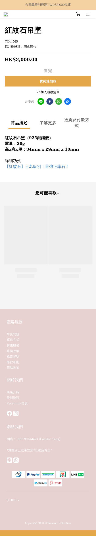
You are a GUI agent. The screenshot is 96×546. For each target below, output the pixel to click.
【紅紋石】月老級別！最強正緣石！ (37, 166)
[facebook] (49, 101)
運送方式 (13, 339)
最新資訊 (13, 397)
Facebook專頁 (17, 403)
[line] (41, 101)
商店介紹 (13, 392)
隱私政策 (13, 367)
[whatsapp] (58, 101)
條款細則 (13, 362)
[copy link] (67, 101)
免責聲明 (13, 356)
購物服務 (13, 345)
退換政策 (13, 351)
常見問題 (13, 334)
